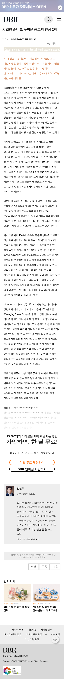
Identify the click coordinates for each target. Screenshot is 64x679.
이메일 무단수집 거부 (36, 634)
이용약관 (32, 629)
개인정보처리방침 (13, 634)
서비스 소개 (17, 629)
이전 (33, 566)
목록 (44, 566)
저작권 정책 (46, 629)
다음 (55, 566)
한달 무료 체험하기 (32, 462)
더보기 (48, 43)
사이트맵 (55, 634)
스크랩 (59, 43)
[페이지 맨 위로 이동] (56, 640)
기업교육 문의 (32, 639)
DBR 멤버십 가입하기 (32, 469)
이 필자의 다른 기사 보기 (28, 539)
